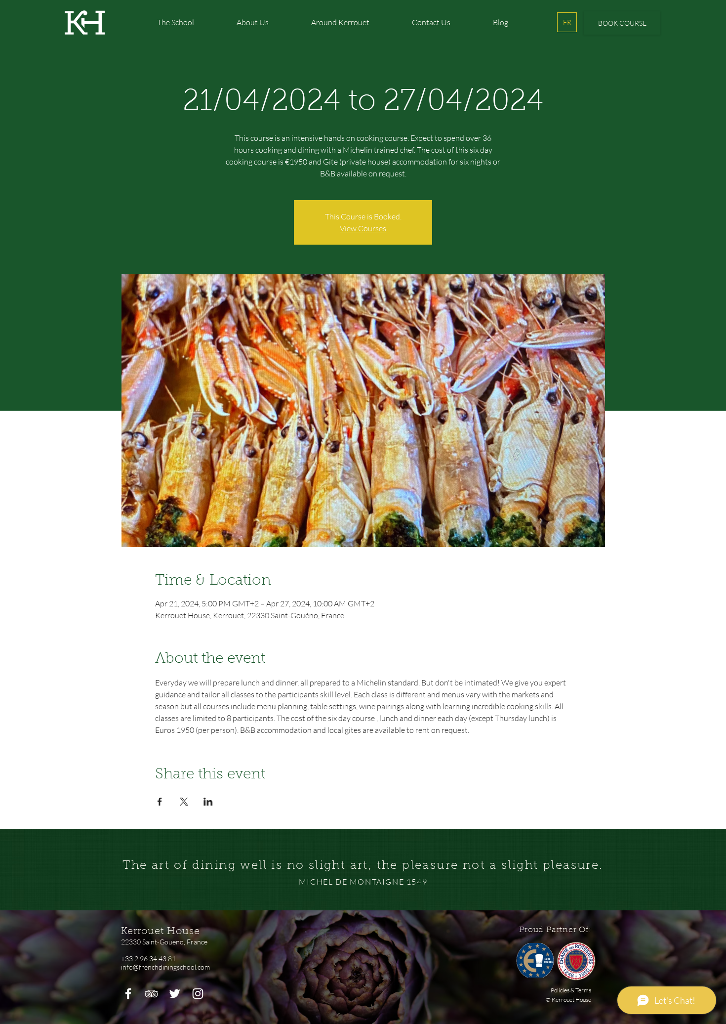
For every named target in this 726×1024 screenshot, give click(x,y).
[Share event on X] (184, 802)
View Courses (363, 228)
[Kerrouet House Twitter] (174, 993)
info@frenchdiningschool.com (165, 967)
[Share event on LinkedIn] (208, 802)
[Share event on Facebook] (159, 802)
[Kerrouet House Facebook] (128, 993)
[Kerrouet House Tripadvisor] (151, 993)
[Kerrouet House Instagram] (198, 993)
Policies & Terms (571, 990)
